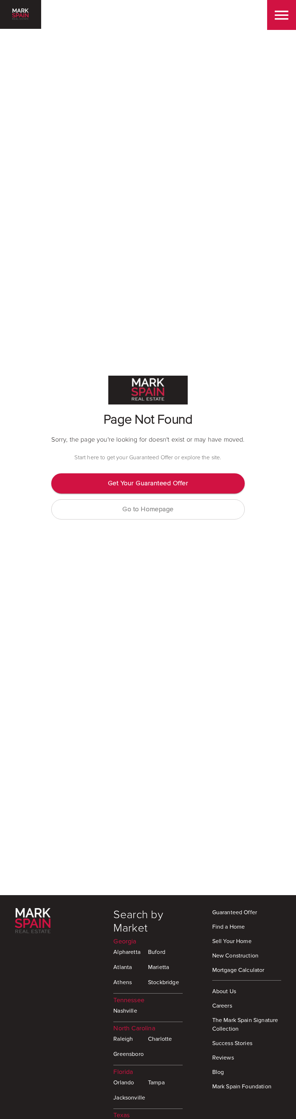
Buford (156, 952)
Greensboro (128, 1054)
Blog (218, 1072)
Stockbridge (163, 982)
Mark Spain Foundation (241, 1086)
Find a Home (228, 926)
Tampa (156, 1082)
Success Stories (232, 1043)
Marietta (158, 967)
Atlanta (122, 967)
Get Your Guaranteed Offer (148, 483)
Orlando (123, 1082)
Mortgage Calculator (238, 970)
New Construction (235, 955)
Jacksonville (129, 1097)
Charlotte (160, 1039)
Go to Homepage (147, 509)
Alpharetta (126, 952)
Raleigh (123, 1039)
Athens (122, 982)
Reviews (223, 1057)
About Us (224, 991)
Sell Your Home (232, 941)
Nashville (125, 1010)
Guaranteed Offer (234, 912)
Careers (222, 1005)
